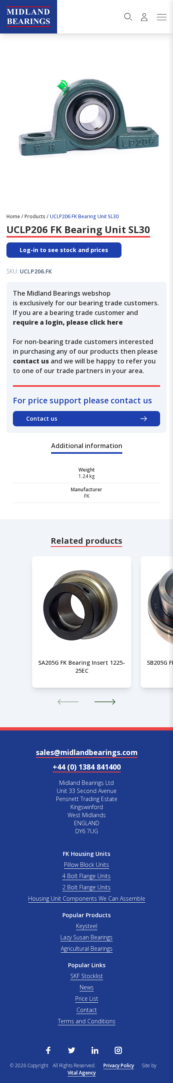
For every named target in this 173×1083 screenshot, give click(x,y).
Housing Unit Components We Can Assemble (86, 898)
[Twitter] (71, 1049)
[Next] (105, 702)
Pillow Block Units (86, 864)
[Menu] (161, 17)
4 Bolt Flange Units (86, 876)
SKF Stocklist (86, 976)
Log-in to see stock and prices (64, 250)
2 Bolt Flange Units (86, 887)
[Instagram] (118, 1049)
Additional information (86, 445)
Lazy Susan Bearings (86, 937)
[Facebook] (48, 1049)
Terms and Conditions (86, 1021)
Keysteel (86, 926)
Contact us (41, 418)
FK (86, 495)
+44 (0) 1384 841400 (87, 767)
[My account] (144, 17)
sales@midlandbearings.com (87, 752)
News (87, 987)
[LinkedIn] (95, 1049)
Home (13, 216)
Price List (86, 998)
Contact (86, 1010)
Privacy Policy (118, 1065)
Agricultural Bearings (87, 948)
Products (35, 216)
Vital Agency (82, 1072)
